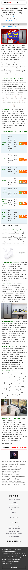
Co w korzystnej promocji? (9, 26)
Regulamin (14, 510)
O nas (14, 515)
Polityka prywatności (14, 505)
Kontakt (14, 512)
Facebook (14, 545)
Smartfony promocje (14, 531)
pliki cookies (17, 549)
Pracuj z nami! (14, 517)
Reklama (14, 502)
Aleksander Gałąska (10, 17)
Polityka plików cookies (14, 507)
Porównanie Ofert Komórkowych (14, 533)
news (2, 8)
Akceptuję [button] (14, 567)
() (8, 21)
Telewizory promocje (14, 526)
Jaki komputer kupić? (14, 536)
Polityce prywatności (8, 553)
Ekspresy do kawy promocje (14, 528)
